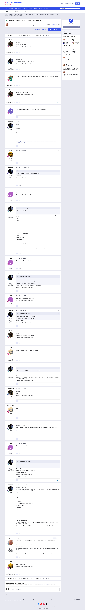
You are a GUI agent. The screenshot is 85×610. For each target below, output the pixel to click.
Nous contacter (48, 606)
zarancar (10, 57)
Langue (31, 606)
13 (15, 35)
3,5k (11, 67)
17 (23, 35)
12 (13, 35)
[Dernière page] (40, 35)
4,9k (11, 548)
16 (21, 35)
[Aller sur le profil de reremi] (10, 111)
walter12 (10, 74)
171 (11, 357)
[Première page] (6, 35)
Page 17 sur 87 (45, 35)
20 (29, 35)
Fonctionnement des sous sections (70, 26)
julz (11, 23)
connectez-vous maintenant (44, 584)
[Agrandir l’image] (19, 430)
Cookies (54, 606)
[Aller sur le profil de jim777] (10, 154)
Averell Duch (10, 347)
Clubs (25, 11)
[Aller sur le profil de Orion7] (64, 43)
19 (27, 35)
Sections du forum (27, 8)
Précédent (10, 35)
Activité (40, 8)
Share (49, 24)
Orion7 (67, 42)
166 (11, 84)
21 (31, 35)
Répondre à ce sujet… (16, 589)
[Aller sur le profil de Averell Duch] (10, 352)
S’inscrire (77, 3)
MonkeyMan (10, 40)
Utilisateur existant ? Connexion (66, 3)
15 (19, 35)
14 (17, 35)
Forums (6, 11)
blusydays (77, 42)
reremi (10, 107)
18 (25, 35)
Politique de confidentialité (39, 606)
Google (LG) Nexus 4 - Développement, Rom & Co (28, 25)
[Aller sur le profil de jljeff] (10, 194)
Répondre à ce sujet (54, 29)
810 (11, 117)
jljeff (10, 190)
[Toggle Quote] (17, 170)
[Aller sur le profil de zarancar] (10, 61)
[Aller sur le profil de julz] (7, 24)
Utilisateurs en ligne (17, 11)
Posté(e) (21, 39)
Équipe (11, 11)
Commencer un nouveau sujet (40, 29)
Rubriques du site (18, 8)
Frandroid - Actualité (9, 8)
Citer (20, 52)
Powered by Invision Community (42, 608)
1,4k (11, 340)
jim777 (10, 150)
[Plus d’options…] (58, 40)
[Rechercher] (79, 8)
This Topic (74, 8)
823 (11, 160)
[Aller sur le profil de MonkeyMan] (10, 44)
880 (11, 200)
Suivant (37, 35)
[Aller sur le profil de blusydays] (73, 43)
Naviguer (35, 8)
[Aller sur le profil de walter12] (10, 78)
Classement (46, 8)
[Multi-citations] (17, 52)
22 (33, 35)
